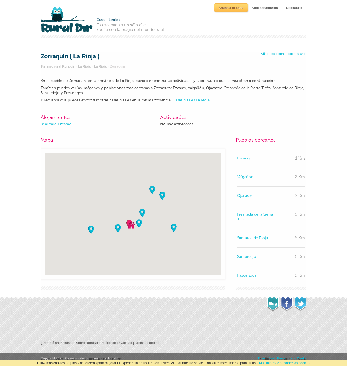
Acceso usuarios (265, 8)
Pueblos (153, 343)
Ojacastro (245, 195)
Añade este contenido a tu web (283, 54)
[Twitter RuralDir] (300, 302)
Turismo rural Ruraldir (58, 66)
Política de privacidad (116, 343)
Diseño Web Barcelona (275, 358)
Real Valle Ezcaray (56, 124)
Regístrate (294, 8)
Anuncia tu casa (231, 8)
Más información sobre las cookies (284, 363)
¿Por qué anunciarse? (57, 343)
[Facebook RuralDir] (287, 302)
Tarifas (139, 343)
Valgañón (245, 177)
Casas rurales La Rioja (191, 100)
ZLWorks (300, 358)
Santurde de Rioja (252, 238)
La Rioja (84, 66)
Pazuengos (246, 275)
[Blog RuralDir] (273, 303)
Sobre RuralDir (87, 343)
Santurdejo (246, 256)
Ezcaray (243, 158)
